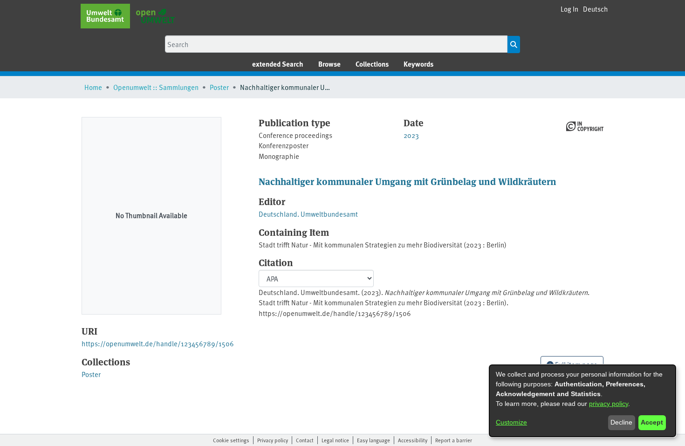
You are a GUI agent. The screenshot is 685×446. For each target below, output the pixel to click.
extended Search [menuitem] (277, 64)
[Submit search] (513, 44)
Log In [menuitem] (569, 9)
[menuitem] (329, 64)
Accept (652, 422)
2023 (411, 135)
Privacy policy (272, 440)
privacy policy (608, 403)
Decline (621, 422)
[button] (595, 9)
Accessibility (412, 440)
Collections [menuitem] (372, 64)
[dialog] (582, 401)
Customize (511, 422)
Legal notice (335, 440)
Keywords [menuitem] (418, 64)
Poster (219, 87)
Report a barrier (453, 440)
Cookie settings (231, 440)
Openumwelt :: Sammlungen (156, 87)
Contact (305, 440)
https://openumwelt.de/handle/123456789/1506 (158, 343)
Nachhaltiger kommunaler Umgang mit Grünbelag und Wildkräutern (407, 181)
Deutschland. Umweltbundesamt (308, 214)
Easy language (373, 440)
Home (93, 87)
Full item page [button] (575, 364)
